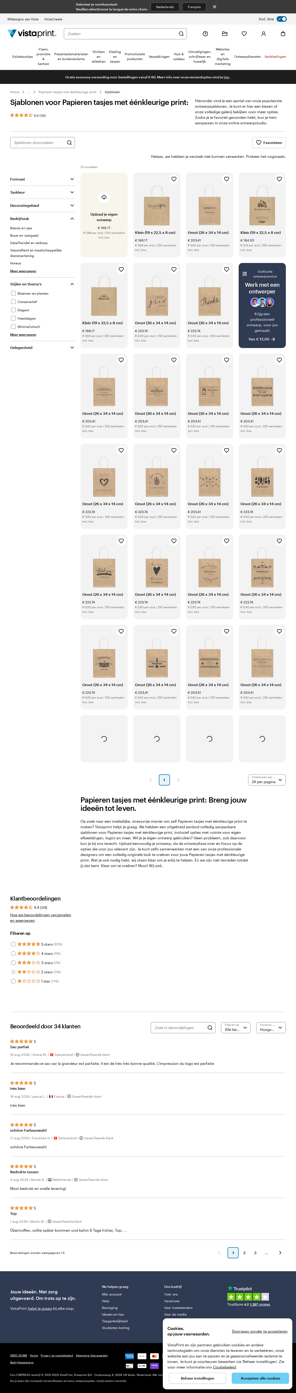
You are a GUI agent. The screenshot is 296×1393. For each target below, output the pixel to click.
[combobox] (122, 34)
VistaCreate (53, 19)
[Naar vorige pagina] (219, 1252)
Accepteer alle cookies (260, 1378)
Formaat (17, 179)
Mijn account (112, 1294)
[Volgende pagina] (178, 779)
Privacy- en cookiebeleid (57, 1355)
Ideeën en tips (113, 1314)
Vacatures (172, 1301)
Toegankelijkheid (115, 1321)
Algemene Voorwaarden (92, 1355)
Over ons (171, 1294)
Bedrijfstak (19, 218)
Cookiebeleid (224, 1367)
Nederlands (165, 7)
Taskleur (17, 192)
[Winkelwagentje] (283, 33)
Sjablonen (112, 92)
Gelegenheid (21, 347)
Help (105, 1301)
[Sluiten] (214, 6)
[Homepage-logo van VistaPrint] (31, 34)
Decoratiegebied (24, 205)
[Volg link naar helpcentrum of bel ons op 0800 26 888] (205, 33)
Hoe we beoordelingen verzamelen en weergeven (40, 918)
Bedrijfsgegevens (22, 1362)
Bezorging (110, 1308)
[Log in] (263, 33)
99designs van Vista (23, 19)
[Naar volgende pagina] (280, 1252)
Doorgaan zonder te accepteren (260, 1331)
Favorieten (272, 142)
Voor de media (175, 1314)
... (29, 92)
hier (226, 77)
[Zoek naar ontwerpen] (69, 142)
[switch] (273, 19)
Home (14, 92)
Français (194, 7)
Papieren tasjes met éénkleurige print (67, 92)
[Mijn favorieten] (244, 33)
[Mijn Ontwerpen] (224, 33)
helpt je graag (40, 1308)
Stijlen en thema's (26, 284)
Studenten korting (116, 1328)
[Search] (210, 1027)
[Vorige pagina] (150, 779)
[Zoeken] (181, 33)
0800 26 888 (18, 1355)
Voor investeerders (178, 1308)
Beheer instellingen (197, 1378)
